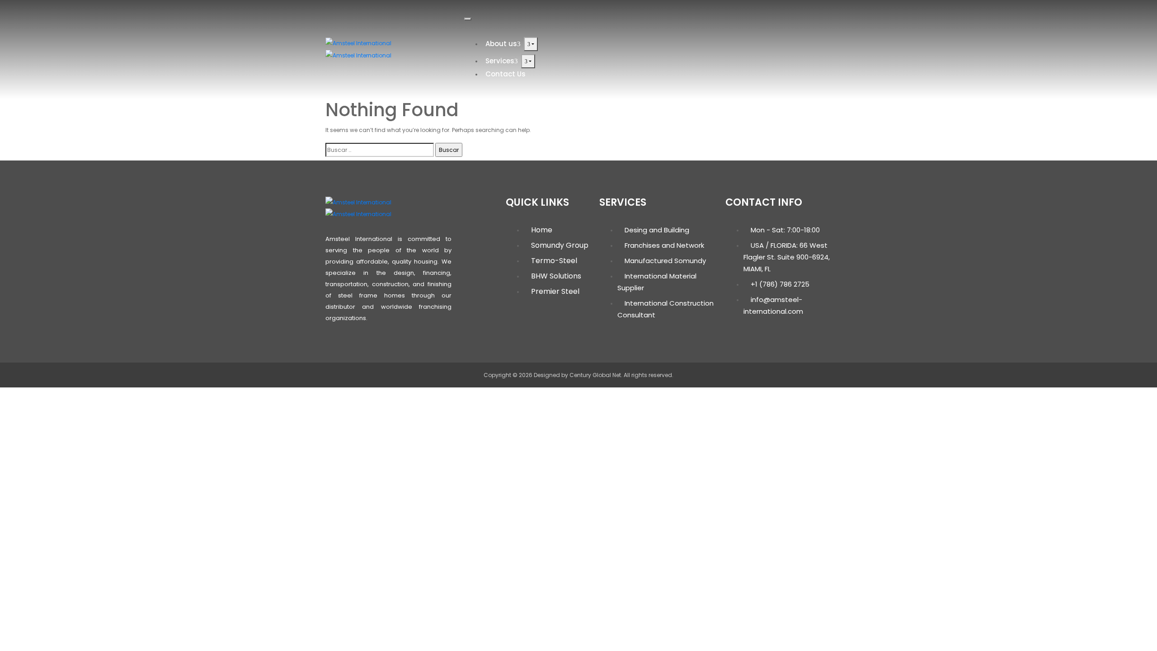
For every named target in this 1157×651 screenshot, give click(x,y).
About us (501, 43)
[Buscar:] (379, 150)
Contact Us (505, 74)
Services (499, 61)
